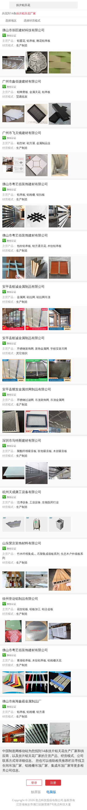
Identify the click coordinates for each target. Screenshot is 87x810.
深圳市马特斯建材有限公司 (21, 440)
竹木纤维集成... (26, 554)
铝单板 (31, 41)
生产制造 (21, 45)
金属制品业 (43, 143)
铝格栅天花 (54, 660)
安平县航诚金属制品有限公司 (23, 286)
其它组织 (21, 353)
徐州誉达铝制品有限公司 (20, 598)
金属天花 (35, 92)
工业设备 (35, 502)
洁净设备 (22, 502)
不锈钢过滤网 (25, 400)
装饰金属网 (42, 349)
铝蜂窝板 (22, 92)
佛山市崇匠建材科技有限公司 (23, 30)
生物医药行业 (50, 502)
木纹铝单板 (54, 246)
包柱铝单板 (24, 246)
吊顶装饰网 (42, 400)
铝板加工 (35, 609)
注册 (53, 783)
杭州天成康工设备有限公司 (21, 492)
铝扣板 (40, 195)
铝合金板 (47, 609)
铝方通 (31, 143)
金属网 (21, 297)
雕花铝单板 (43, 41)
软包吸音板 (45, 451)
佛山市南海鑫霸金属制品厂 (21, 701)
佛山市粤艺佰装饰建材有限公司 (25, 184)
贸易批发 (21, 97)
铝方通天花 (39, 246)
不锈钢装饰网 (25, 349)
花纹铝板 (22, 609)
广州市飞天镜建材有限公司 (21, 133)
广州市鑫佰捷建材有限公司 (21, 81)
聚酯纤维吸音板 (26, 451)
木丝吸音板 (60, 451)
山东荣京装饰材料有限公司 (21, 543)
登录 (34, 783)
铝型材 (21, 143)
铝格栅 (31, 195)
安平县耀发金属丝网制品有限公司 (26, 389)
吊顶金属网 (57, 400)
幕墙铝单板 (24, 660)
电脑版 (51, 792)
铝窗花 (21, 41)
